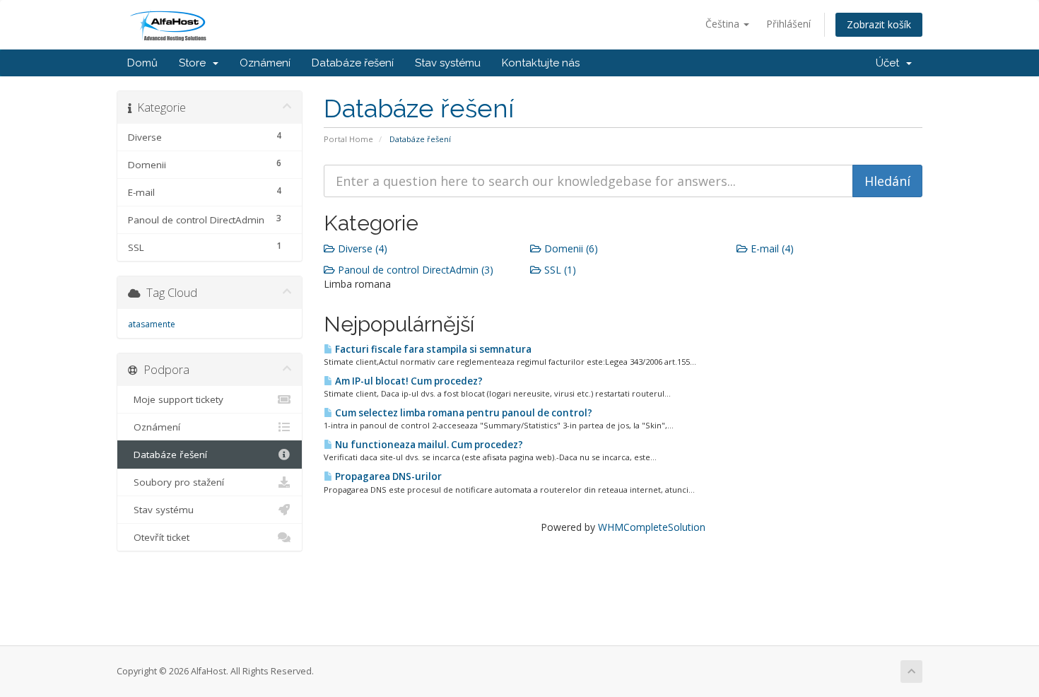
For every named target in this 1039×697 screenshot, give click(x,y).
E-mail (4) (771, 248)
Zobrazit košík (879, 24)
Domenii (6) (569, 248)
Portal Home (348, 139)
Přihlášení (788, 23)
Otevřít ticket (158, 537)
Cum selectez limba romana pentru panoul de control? (462, 412)
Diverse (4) (361, 248)
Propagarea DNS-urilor (387, 476)
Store (195, 63)
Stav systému (448, 63)
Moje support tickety (175, 399)
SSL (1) (558, 269)
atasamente (151, 324)
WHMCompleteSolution (651, 527)
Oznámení (265, 63)
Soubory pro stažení (176, 482)
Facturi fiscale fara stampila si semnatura (432, 349)
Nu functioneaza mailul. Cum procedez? (428, 444)
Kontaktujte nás (541, 63)
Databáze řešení (353, 63)
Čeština (723, 23)
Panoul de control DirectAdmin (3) (414, 269)
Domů (142, 63)
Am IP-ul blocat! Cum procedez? (408, 381)
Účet (890, 63)
